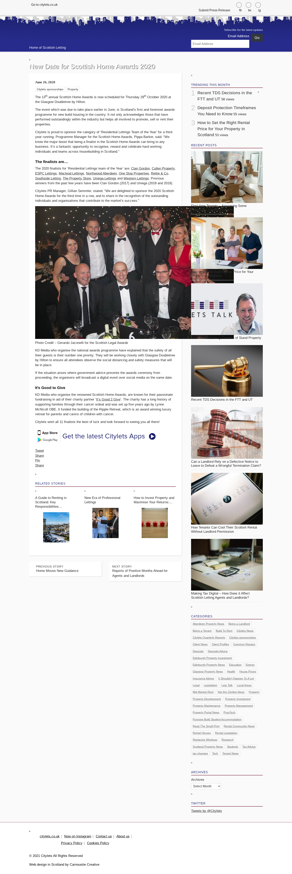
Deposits (198, 651)
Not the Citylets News (231, 692)
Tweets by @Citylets (206, 811)
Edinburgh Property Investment (212, 658)
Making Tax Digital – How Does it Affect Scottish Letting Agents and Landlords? (220, 595)
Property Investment (237, 698)
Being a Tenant (202, 630)
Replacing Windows (205, 739)
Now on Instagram (77, 836)
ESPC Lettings (46, 173)
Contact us (104, 836)
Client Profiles (220, 644)
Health (231, 671)
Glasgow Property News (208, 671)
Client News (200, 644)
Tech (215, 753)
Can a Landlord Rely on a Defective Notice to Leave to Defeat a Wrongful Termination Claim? (226, 464)
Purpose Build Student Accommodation (217, 719)
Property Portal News (206, 712)
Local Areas (244, 685)
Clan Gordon (140, 168)
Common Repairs (244, 644)
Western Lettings (136, 178)
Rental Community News (239, 726)
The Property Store (77, 178)
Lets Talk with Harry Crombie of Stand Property (226, 338)
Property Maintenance (206, 705)
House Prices (247, 671)
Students (232, 746)
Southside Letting (48, 178)
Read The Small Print (206, 726)
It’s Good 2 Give (108, 399)
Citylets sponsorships (50, 89)
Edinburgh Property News (209, 664)
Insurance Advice (203, 678)
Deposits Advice (218, 651)
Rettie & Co (159, 173)
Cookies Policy (98, 843)
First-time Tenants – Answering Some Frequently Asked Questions (219, 208)
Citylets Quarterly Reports (209, 637)
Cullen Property (163, 168)
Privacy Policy (71, 843)
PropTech (229, 712)
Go (257, 38)
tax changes (200, 753)
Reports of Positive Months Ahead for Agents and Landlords (140, 571)
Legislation (210, 685)
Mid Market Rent (203, 692)
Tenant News (230, 753)
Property (73, 89)
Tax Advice (249, 746)
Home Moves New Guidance (57, 569)
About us (123, 836)
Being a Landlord (239, 623)
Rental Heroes (202, 732)
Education (235, 664)
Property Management (239, 705)
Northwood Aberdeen (101, 173)
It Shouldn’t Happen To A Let (236, 678)
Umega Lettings (104, 178)
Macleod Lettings (71, 173)
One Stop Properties (134, 173)
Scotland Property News (208, 746)
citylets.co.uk (50, 836)
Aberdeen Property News (208, 623)
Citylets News (245, 630)
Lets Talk (227, 685)
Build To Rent (224, 630)
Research (227, 739)
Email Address (238, 36)
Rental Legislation (226, 732)
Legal (196, 685)
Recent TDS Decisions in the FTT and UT (222, 400)
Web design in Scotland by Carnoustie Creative (64, 864)
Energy (250, 664)
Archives (197, 780)
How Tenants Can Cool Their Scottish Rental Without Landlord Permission (224, 529)
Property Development (207, 698)
